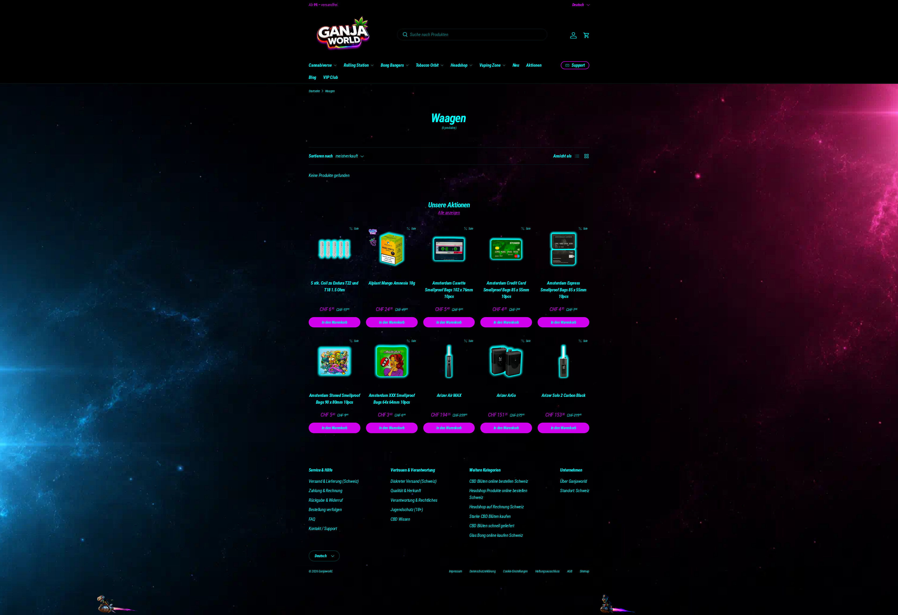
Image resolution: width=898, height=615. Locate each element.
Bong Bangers (392, 65)
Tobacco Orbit (427, 65)
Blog (312, 77)
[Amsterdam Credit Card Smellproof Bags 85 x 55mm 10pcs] (506, 249)
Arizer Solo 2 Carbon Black (563, 395)
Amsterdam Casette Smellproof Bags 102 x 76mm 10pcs (449, 289)
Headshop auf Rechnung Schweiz (496, 506)
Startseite (314, 91)
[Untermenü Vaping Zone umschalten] (504, 65)
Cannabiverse (320, 65)
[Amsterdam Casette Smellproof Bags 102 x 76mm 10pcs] (449, 249)
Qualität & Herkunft (406, 490)
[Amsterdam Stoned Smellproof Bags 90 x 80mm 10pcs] (334, 362)
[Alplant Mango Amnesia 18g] (392, 249)
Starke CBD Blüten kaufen (490, 516)
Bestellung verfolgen (325, 509)
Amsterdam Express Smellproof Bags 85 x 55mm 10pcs (563, 289)
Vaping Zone (490, 65)
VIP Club (330, 77)
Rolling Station (356, 65)
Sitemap (584, 571)
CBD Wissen (400, 519)
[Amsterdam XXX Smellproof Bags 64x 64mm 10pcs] (392, 362)
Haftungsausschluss (547, 571)
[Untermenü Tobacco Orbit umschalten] (442, 65)
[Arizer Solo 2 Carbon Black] (563, 362)
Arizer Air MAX (449, 395)
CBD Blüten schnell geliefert (491, 525)
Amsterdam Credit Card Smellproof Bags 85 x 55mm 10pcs (506, 289)
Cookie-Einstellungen (515, 571)
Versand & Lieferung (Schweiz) (334, 481)
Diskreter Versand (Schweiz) (414, 481)
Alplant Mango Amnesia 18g (392, 283)
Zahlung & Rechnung (325, 490)
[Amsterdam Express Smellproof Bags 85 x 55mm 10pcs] (563, 249)
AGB (569, 571)
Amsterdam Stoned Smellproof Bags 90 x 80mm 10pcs (334, 399)
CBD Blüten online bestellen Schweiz (498, 481)
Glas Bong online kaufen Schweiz (496, 535)
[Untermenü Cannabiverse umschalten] (335, 65)
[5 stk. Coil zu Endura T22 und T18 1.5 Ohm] (334, 249)
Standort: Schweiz (574, 490)
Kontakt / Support (323, 528)
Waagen (330, 91)
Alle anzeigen (449, 212)
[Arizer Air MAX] (449, 362)
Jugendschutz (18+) (407, 509)
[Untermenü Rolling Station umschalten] (372, 65)
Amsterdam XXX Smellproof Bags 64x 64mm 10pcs (392, 399)
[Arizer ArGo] (506, 362)
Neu (516, 65)
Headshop (459, 65)
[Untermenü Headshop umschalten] (471, 65)
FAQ (312, 519)
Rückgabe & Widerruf (326, 500)
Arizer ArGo (506, 395)
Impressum (455, 571)
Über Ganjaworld (573, 481)
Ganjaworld (325, 571)
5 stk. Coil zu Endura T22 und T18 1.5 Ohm (334, 286)
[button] (586, 35)
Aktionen (533, 65)
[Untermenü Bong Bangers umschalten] (407, 65)
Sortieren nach (321, 156)
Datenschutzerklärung (483, 571)
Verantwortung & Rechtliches (414, 500)
